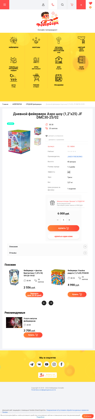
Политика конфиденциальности (43, 390)
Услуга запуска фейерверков (30, 319)
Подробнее (40, 417)
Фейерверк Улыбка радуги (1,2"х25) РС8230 (78, 271)
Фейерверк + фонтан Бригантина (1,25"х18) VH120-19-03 (33, 273)
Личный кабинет (43, 4)
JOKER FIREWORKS (74, 156)
